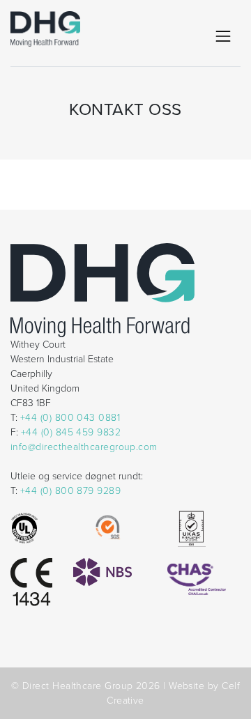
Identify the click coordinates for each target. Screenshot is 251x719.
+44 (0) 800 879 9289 (70, 491)
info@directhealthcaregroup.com (84, 447)
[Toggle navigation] (223, 36)
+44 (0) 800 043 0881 (70, 418)
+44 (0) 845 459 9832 (71, 432)
